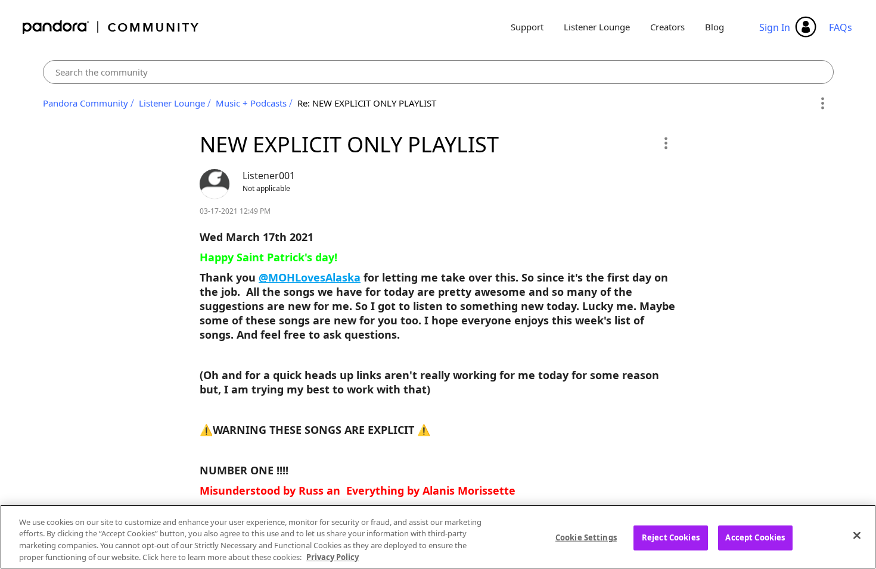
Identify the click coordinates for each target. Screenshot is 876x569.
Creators (667, 27)
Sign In (774, 27)
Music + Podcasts (251, 103)
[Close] (857, 535)
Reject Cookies (671, 537)
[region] (438, 537)
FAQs (840, 27)
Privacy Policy (332, 556)
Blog (714, 27)
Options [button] (823, 103)
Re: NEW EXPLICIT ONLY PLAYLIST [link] (366, 103)
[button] (665, 143)
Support (527, 27)
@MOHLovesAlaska (310, 277)
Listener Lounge (597, 27)
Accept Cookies (755, 537)
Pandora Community (111, 27)
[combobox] (438, 72)
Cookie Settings (586, 537)
